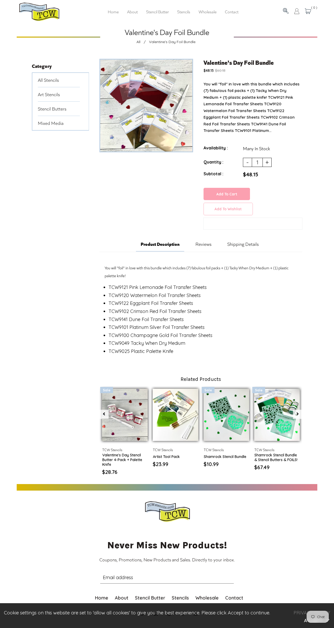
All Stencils (48, 80)
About (121, 598)
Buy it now (253, 225)
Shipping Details (243, 244)
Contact (234, 598)
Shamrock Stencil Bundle (225, 456)
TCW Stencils (112, 449)
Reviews (203, 244)
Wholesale (207, 598)
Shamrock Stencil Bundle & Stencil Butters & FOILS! (275, 457)
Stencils (180, 598)
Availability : (216, 147)
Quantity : (213, 162)
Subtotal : (213, 173)
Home (101, 598)
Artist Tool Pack (166, 456)
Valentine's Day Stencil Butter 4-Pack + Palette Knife (122, 460)
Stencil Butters (52, 109)
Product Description (160, 243)
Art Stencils (49, 94)
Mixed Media (50, 123)
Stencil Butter (150, 598)
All (138, 41)
